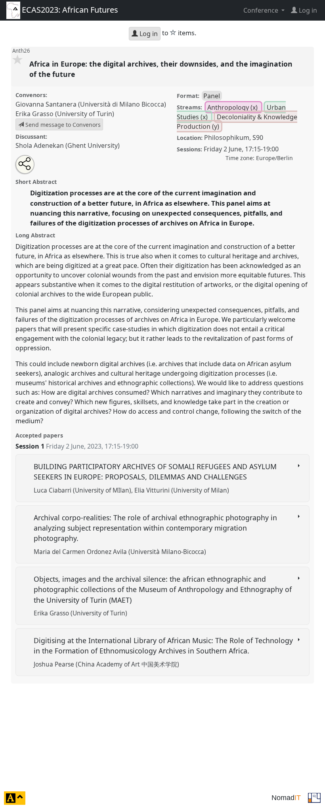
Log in (148, 33)
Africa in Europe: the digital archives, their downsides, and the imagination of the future (160, 69)
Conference (261, 10)
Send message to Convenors (62, 124)
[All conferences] (314, 797)
